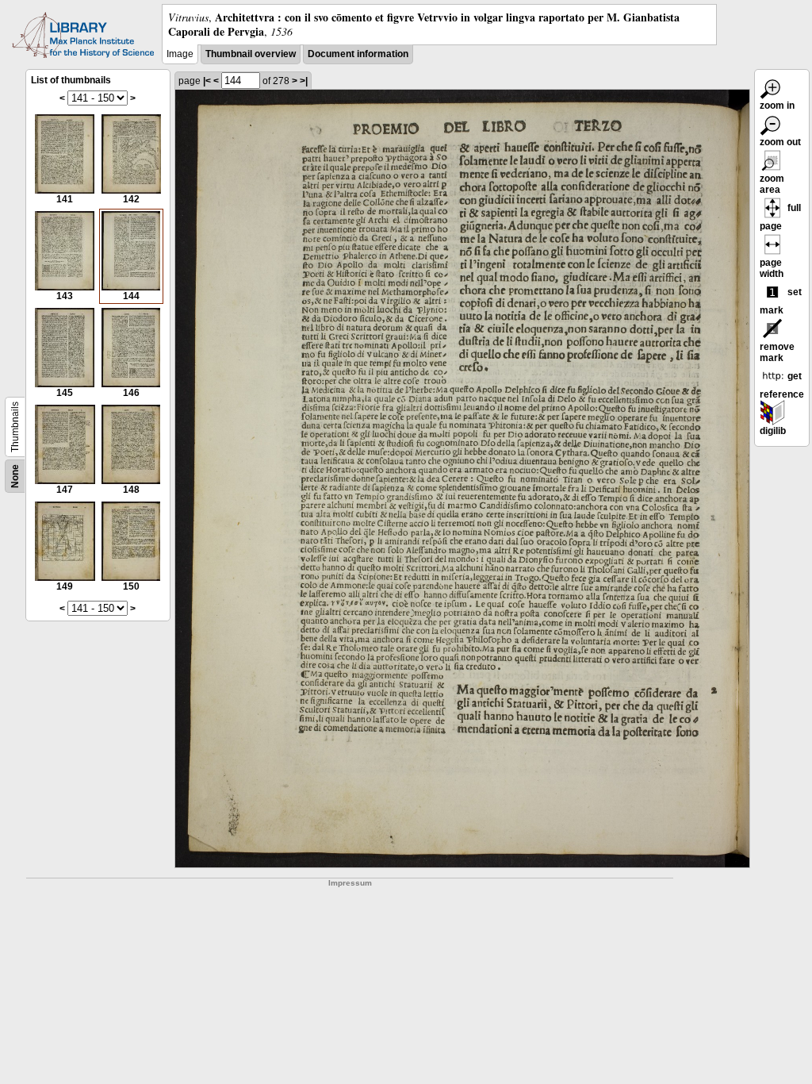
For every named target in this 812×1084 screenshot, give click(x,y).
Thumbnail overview (250, 54)
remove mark (777, 352)
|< (207, 80)
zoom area (772, 184)
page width (771, 268)
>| (304, 80)
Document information (358, 54)
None (15, 476)
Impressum (350, 882)
